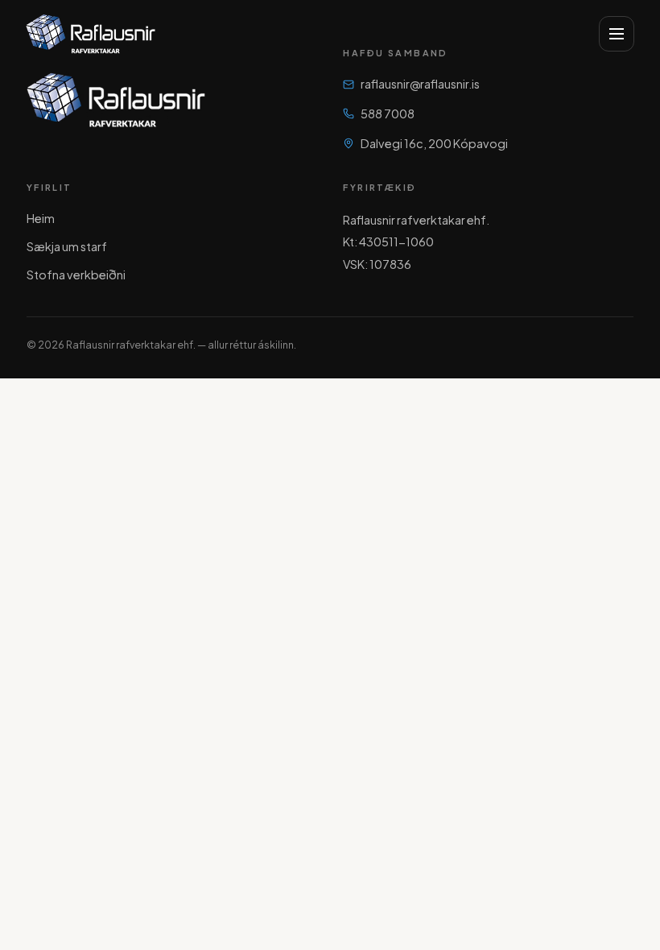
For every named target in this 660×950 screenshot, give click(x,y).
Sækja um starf (67, 246)
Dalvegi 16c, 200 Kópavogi (434, 143)
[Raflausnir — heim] (90, 34)
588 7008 (388, 113)
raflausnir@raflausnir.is (420, 83)
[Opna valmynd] (616, 34)
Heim (41, 218)
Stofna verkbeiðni (76, 274)
